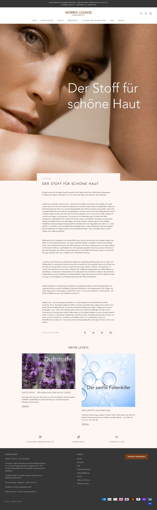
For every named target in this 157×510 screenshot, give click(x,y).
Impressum (80, 462)
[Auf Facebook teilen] (85, 332)
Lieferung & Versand (83, 480)
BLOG (112, 20)
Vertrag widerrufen (83, 483)
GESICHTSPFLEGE (47, 20)
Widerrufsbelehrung (83, 473)
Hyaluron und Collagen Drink (94, 20)
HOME (34, 20)
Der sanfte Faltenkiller (96, 410)
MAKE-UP (60, 20)
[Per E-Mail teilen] (110, 332)
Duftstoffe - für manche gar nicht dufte (46, 392)
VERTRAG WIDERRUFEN (136, 457)
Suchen (79, 476)
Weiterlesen (25, 406)
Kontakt (121, 20)
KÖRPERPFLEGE (73, 20)
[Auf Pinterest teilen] (102, 332)
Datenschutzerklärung (83, 469)
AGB (78, 466)
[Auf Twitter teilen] (93, 332)
